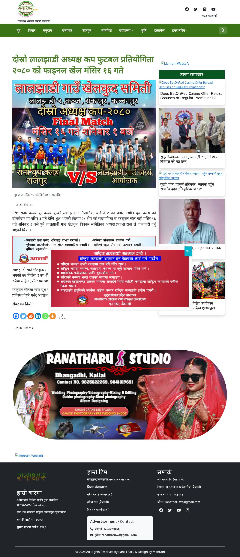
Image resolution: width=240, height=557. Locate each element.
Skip (188, 251)
